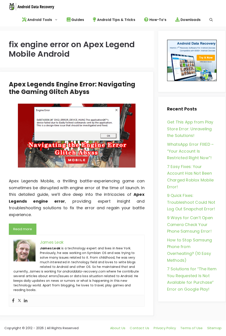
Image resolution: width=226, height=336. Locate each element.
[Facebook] (13, 301)
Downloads (190, 19)
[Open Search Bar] (211, 19)
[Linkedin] (26, 301)
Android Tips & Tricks (115, 19)
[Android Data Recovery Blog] (32, 6)
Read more (22, 229)
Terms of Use (191, 328)
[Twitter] (19, 301)
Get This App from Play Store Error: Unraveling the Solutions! (190, 128)
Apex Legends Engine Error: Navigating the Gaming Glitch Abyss (72, 88)
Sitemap (214, 328)
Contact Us (139, 328)
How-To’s (157, 19)
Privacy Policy (165, 328)
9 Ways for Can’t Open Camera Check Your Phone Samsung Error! (190, 224)
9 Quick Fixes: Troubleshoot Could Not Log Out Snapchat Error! (191, 202)
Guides (77, 19)
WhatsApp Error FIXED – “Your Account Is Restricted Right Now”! (190, 151)
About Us (118, 328)
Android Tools (39, 19)
